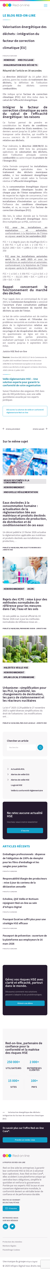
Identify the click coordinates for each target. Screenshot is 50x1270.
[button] (43, 1262)
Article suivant (38, 429)
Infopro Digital (31, 1261)
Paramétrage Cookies (11, 1250)
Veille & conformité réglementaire (27, 790)
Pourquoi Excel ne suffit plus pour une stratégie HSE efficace (24, 921)
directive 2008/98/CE (11, 137)
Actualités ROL (18, 769)
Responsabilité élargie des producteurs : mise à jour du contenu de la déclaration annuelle (25, 882)
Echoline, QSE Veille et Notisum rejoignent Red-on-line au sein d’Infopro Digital (21, 903)
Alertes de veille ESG (20, 774)
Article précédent (13, 429)
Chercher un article (17, 740)
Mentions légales (9, 1246)
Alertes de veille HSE (20, 779)
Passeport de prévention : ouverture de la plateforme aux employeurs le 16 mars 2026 (25, 939)
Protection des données (12, 1242)
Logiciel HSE (16, 785)
